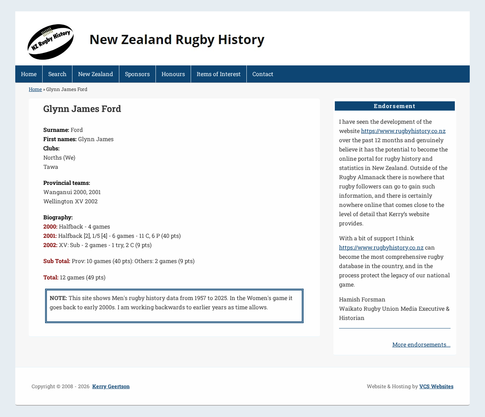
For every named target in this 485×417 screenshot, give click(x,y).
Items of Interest (219, 73)
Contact (262, 73)
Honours (173, 73)
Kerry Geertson (111, 386)
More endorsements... (421, 344)
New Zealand (95, 73)
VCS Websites (436, 386)
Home (29, 73)
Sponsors (137, 73)
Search (57, 73)
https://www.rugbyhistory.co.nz (403, 130)
